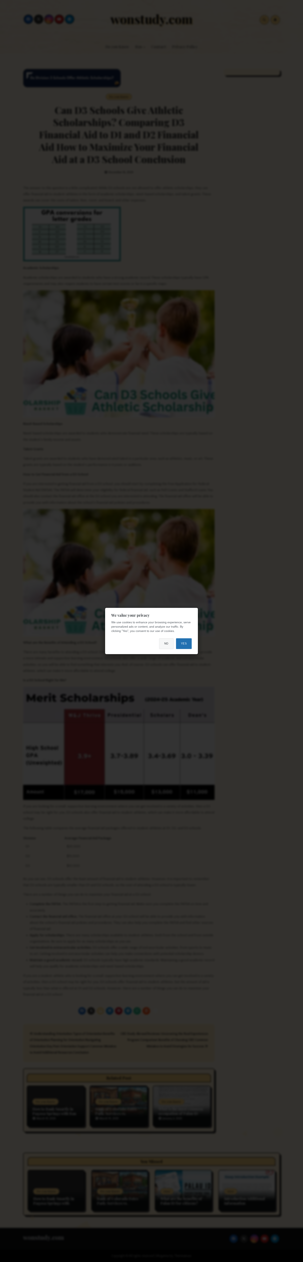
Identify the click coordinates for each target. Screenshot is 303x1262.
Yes (184, 643)
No (166, 643)
